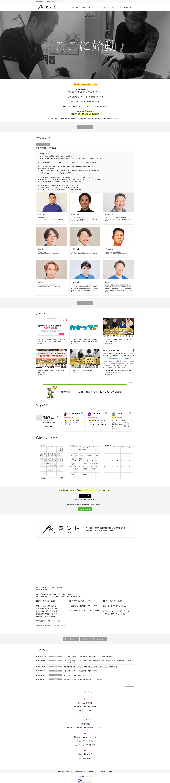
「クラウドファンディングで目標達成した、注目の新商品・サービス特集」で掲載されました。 (51, 340)
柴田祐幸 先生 (109, 214)
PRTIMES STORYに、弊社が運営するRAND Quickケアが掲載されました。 (118, 371)
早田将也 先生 (75, 282)
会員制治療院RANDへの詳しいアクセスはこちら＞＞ (50, 621)
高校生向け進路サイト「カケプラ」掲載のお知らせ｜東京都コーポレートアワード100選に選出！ (85, 340)
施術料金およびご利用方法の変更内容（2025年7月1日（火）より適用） (83, 679)
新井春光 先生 (75, 249)
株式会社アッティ (93, 771)
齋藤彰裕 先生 (42, 282)
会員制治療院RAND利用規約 (65, 771)
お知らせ (56, 656)
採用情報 (103, 771)
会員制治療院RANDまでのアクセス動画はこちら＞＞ (50, 625)
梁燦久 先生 (108, 282)
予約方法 (82, 499)
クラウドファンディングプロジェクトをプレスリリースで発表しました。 (118, 340)
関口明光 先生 (42, 214)
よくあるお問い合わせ (80, 771)
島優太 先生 (41, 249)
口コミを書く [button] (48, 426)
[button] (85, 127)
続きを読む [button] (91, 428)
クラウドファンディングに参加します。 (82, 371)
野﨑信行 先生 (75, 214)
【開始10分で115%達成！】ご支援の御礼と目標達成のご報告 (51, 371)
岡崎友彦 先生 (109, 249)
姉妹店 (110, 771)
